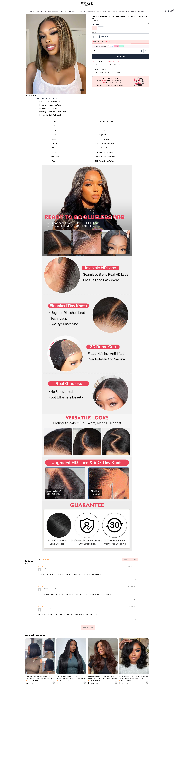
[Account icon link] (169, 11)
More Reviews (88, 627)
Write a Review (130, 559)
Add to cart (120, 56)
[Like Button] (134, 579)
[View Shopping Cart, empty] (171, 11)
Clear (94, 32)
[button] (166, 11)
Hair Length (96, 24)
